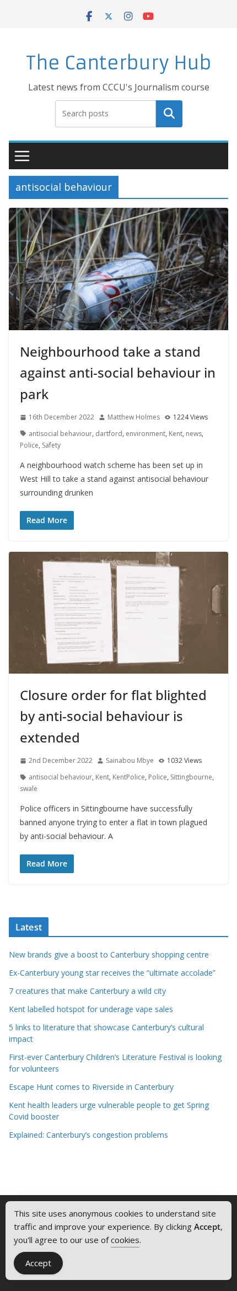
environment (145, 433)
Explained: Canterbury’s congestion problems (88, 1134)
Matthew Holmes (133, 417)
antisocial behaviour (60, 433)
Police (29, 445)
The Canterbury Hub (119, 63)
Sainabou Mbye (130, 760)
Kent (175, 433)
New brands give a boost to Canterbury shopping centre (109, 954)
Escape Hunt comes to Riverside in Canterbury (91, 1087)
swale (28, 788)
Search (169, 113)
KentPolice (128, 777)
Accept (38, 1262)
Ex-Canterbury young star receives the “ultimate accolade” (112, 972)
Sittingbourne (191, 777)
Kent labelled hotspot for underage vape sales (91, 1009)
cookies (125, 1239)
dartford (108, 433)
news (194, 433)
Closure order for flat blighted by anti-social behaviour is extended (113, 716)
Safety (51, 445)
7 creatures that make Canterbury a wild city (87, 991)
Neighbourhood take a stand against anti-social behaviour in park (118, 372)
